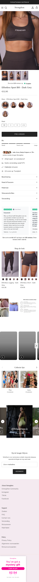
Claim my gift (13, 568)
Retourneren (6, 524)
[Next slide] (36, 346)
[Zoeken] (7, 7)
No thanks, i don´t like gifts (13, 577)
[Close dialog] (25, 557)
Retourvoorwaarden (9, 547)
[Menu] (2, 7)
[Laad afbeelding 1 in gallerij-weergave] (19, 40)
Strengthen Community (10, 489)
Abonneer (19, 471)
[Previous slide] (2, 346)
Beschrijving (6, 177)
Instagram (5, 492)
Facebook (5, 499)
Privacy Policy (6, 540)
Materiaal (5, 188)
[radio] (5, 105)
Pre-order (19, 134)
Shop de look (19, 433)
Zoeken (4, 511)
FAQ (3, 515)
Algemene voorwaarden (10, 544)
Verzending (6, 199)
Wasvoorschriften (8, 193)
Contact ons (6, 518)
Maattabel (5, 528)
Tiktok (4, 495)
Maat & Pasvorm (7, 182)
